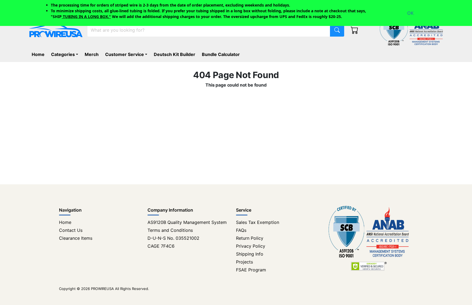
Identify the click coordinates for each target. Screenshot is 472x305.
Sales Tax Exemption (257, 222)
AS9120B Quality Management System (187, 222)
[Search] (337, 30)
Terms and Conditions (170, 230)
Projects (244, 262)
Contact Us (70, 230)
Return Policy (249, 238)
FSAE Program (251, 270)
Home (65, 222)
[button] (65, 54)
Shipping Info (249, 254)
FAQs (241, 230)
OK (410, 13)
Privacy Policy (250, 246)
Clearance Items (75, 238)
